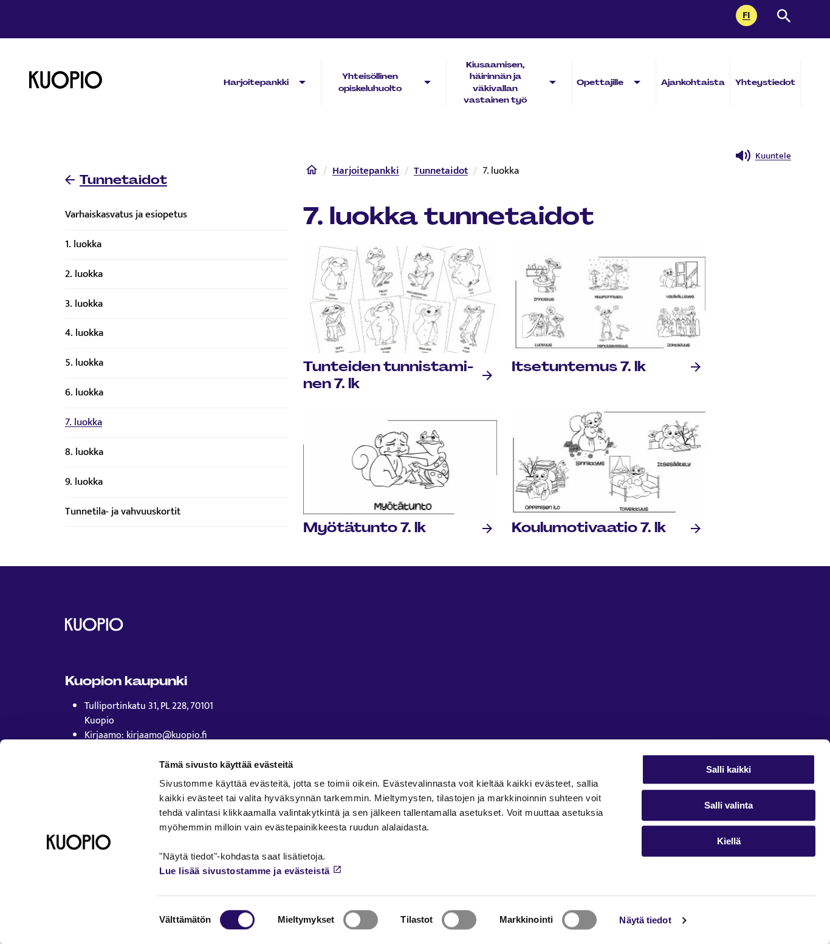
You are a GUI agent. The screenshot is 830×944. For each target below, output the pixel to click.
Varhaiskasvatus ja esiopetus (126, 214)
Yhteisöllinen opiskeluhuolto (370, 82)
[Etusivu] (312, 172)
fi (750, 16)
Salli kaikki (728, 769)
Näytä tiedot (645, 920)
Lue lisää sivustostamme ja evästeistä (244, 871)
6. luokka (84, 392)
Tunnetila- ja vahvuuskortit (122, 511)
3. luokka (84, 303)
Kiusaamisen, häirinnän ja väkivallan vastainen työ (495, 82)
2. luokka (84, 273)
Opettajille (600, 82)
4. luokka (84, 332)
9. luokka (84, 481)
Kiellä (729, 841)
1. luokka (83, 244)
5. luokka (84, 362)
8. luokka (84, 451)
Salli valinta (728, 805)
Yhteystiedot (765, 82)
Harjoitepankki (256, 82)
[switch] (360, 919)
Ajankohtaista (693, 82)
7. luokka (83, 422)
